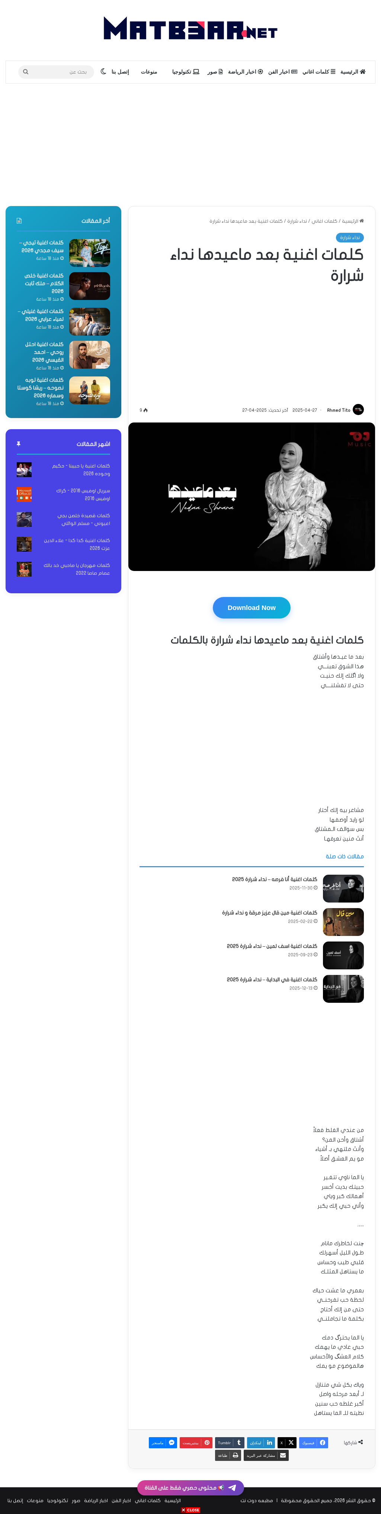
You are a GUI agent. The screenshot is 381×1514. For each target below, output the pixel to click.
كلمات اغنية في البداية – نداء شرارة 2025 (272, 979)
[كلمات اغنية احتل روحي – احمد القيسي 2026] (89, 355)
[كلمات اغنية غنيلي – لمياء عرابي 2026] (89, 322)
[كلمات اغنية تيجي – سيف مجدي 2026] (89, 253)
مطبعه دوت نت (256, 1500)
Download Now (252, 607)
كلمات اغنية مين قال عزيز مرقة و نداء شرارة (269, 913)
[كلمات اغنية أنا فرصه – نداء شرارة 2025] (343, 889)
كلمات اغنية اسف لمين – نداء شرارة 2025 (272, 946)
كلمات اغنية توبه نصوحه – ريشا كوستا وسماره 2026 (40, 387)
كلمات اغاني (316, 72)
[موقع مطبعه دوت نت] (190, 30)
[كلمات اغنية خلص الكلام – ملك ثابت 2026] (89, 286)
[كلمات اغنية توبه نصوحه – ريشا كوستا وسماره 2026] (89, 390)
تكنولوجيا (182, 72)
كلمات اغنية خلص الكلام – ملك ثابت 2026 (44, 283)
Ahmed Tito (338, 410)
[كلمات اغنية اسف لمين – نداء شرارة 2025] (343, 955)
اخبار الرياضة (243, 72)
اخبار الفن (279, 72)
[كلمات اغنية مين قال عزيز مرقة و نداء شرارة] (343, 922)
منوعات (149, 72)
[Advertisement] (190, 143)
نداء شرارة (297, 221)
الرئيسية (350, 72)
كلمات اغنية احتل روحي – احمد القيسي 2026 (44, 352)
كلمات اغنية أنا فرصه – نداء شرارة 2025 (274, 879)
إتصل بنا (120, 72)
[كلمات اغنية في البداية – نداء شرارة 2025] (343, 989)
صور (213, 72)
